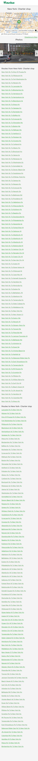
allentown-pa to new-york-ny (12, 554)
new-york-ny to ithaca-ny (11, 104)
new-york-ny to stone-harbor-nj (13, 267)
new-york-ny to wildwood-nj (12, 271)
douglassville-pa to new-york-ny (13, 536)
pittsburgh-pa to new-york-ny (12, 424)
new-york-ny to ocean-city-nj (12, 256)
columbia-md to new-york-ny (12, 735)
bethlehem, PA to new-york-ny (12, 558)
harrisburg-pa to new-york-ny (12, 641)
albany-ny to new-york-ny (11, 475)
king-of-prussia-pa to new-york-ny (14, 417)
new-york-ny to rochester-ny (12, 112)
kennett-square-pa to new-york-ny (14, 591)
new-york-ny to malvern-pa (11, 83)
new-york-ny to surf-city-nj (11, 383)
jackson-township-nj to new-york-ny (14, 677)
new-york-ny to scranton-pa (11, 372)
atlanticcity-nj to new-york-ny (12, 569)
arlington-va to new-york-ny (11, 688)
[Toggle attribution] (36, 30)
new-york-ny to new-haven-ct (12, 314)
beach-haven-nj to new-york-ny (13, 681)
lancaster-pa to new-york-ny (12, 410)
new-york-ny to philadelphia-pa (13, 220)
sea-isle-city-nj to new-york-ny (13, 620)
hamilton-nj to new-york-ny (11, 739)
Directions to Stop (31, 37)
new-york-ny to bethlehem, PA (12, 293)
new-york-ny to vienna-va (11, 155)
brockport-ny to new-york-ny (12, 482)
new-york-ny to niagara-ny (11, 184)
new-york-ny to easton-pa (11, 289)
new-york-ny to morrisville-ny (12, 285)
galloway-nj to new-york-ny (11, 580)
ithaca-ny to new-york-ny (11, 439)
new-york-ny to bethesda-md (12, 340)
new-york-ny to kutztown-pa (12, 209)
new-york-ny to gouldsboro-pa (12, 173)
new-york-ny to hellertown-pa (12, 202)
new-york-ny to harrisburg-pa (12, 93)
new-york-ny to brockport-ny (12, 151)
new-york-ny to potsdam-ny (12, 137)
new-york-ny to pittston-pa (11, 376)
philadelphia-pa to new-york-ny (13, 565)
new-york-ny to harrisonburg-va (13, 97)
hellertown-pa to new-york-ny (12, 551)
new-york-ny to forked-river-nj (13, 227)
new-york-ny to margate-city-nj (13, 253)
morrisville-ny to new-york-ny (12, 598)
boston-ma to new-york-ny (11, 460)
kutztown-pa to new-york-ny (12, 544)
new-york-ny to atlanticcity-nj (12, 235)
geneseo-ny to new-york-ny (11, 435)
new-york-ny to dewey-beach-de (13, 170)
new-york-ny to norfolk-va (11, 354)
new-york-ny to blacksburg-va (12, 101)
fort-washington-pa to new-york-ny (14, 421)
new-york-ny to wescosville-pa (12, 206)
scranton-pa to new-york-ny (11, 714)
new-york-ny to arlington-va (11, 343)
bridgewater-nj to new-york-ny (12, 659)
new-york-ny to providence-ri (12, 199)
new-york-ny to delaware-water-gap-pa (16, 358)
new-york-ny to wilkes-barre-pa (13, 379)
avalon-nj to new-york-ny (11, 616)
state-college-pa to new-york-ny (13, 638)
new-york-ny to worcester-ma (12, 123)
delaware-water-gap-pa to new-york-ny (16, 728)
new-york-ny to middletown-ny (13, 307)
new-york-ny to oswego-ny (11, 141)
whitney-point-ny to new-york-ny (13, 511)
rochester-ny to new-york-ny (12, 449)
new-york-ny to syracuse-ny (12, 119)
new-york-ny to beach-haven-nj (13, 387)
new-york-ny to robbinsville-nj (12, 246)
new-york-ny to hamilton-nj (11, 394)
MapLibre (7, 30)
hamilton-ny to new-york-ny (12, 602)
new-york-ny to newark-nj (11, 322)
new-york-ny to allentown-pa (12, 296)
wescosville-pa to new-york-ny (12, 547)
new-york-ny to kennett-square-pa (14, 278)
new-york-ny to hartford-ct (11, 133)
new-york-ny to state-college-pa (13, 304)
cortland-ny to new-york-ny (11, 478)
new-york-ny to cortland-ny (11, 144)
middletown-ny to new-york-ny (13, 649)
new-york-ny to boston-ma (11, 126)
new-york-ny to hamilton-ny (12, 282)
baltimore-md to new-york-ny (12, 529)
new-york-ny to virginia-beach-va (13, 351)
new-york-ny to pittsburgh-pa (12, 75)
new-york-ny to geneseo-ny (11, 108)
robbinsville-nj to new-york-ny (12, 587)
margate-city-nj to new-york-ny (13, 627)
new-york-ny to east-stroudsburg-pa (14, 361)
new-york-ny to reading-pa (11, 213)
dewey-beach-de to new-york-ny (13, 500)
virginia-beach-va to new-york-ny (13, 699)
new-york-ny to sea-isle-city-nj (13, 260)
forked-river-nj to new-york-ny (13, 583)
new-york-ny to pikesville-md (12, 332)
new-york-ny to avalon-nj (11, 264)
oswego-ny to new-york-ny (11, 522)
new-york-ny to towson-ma (11, 329)
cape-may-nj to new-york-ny (12, 605)
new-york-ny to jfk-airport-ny (12, 390)
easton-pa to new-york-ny (11, 562)
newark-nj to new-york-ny (11, 663)
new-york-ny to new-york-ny (12, 311)
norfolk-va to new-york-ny (11, 696)
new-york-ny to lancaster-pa (12, 86)
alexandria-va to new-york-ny (12, 525)
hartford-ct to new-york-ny (11, 468)
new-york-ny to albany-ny (11, 148)
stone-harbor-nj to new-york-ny (13, 612)
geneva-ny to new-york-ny (11, 507)
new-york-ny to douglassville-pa (13, 217)
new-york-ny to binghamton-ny (13, 90)
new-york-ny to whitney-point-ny (13, 177)
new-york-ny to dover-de (10, 347)
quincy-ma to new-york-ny (11, 656)
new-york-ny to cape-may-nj (12, 275)
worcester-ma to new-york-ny (12, 464)
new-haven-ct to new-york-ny (12, 652)
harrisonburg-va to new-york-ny (13, 431)
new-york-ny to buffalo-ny (11, 115)
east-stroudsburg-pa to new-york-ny (14, 725)
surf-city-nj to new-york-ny (11, 685)
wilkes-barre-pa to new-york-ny (13, 707)
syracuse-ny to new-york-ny (12, 453)
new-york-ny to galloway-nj (11, 231)
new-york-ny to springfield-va (12, 166)
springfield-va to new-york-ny (12, 496)
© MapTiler (14, 30)
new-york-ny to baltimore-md (12, 195)
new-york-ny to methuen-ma (11, 130)
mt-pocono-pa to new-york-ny (12, 717)
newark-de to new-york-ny (11, 533)
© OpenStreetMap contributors (25, 30)
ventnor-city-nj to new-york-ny (13, 630)
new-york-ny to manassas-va (12, 159)
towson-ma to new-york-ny (11, 674)
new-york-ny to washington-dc (12, 162)
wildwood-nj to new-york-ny (12, 609)
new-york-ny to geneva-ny (11, 180)
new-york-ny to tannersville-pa (12, 300)
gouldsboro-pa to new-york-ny (12, 515)
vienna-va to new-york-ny (11, 489)
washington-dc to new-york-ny (12, 493)
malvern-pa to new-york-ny (11, 413)
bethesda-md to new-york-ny (12, 692)
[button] (1, 53)
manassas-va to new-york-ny (12, 486)
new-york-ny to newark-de (11, 191)
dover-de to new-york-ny (10, 703)
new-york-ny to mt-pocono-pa (12, 369)
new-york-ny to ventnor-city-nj (13, 249)
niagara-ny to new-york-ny (11, 504)
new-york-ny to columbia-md (12, 398)
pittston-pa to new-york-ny (11, 710)
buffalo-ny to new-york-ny (11, 446)
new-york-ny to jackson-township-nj (14, 336)
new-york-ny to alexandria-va (12, 224)
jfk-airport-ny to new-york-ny (12, 732)
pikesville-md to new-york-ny (12, 670)
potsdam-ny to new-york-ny (12, 471)
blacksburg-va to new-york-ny (12, 428)
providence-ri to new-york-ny (12, 594)
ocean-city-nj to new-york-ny (12, 623)
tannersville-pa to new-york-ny (12, 634)
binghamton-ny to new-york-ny (13, 442)
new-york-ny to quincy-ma (11, 318)
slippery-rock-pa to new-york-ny (13, 667)
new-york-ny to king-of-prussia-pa (14, 72)
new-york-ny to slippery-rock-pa (13, 325)
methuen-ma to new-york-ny (11, 457)
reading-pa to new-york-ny (11, 540)
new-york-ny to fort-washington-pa (14, 79)
